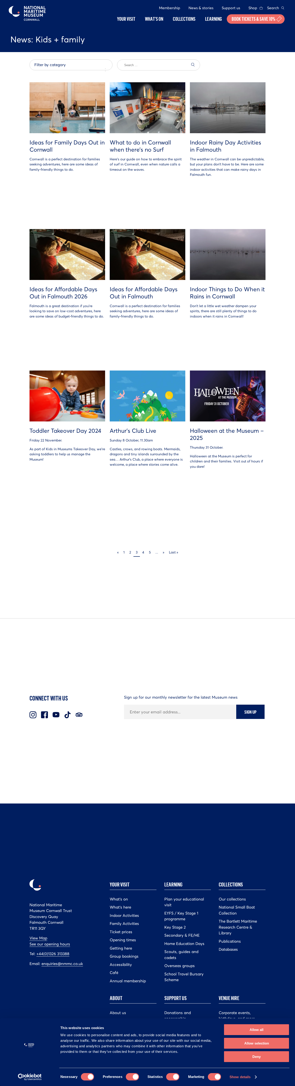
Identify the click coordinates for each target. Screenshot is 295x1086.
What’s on (119, 899)
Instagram (33, 714)
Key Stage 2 (175, 927)
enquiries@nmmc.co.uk (62, 963)
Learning (173, 884)
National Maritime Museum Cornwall (27, 13)
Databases (228, 949)
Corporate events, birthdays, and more (237, 1015)
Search (273, 8)
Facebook (44, 714)
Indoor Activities (124, 915)
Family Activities (124, 923)
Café (114, 972)
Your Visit (120, 884)
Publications (230, 941)
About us (118, 1012)
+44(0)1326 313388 (52, 953)
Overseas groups (179, 965)
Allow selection (256, 1043)
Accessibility (121, 964)
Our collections (232, 899)
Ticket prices (121, 931)
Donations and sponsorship (177, 1015)
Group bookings (124, 956)
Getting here (121, 948)
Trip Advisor (79, 714)
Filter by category (50, 64)
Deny (256, 1057)
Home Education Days (184, 943)
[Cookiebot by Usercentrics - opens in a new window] (30, 1077)
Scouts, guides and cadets (181, 954)
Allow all (256, 1030)
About (116, 998)
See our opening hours (50, 944)
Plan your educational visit (184, 902)
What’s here (120, 907)
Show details (240, 1077)
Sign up (250, 712)
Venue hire (229, 998)
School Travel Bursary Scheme (184, 977)
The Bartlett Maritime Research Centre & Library (238, 927)
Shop (252, 8)
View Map (38, 938)
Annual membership (128, 980)
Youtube (56, 714)
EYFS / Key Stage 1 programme (181, 916)
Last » (173, 552)
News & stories (201, 8)
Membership (169, 8)
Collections (231, 884)
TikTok (67, 714)
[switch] (132, 1076)
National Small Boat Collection (237, 910)
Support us (231, 8)
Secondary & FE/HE (182, 935)
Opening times (123, 939)
